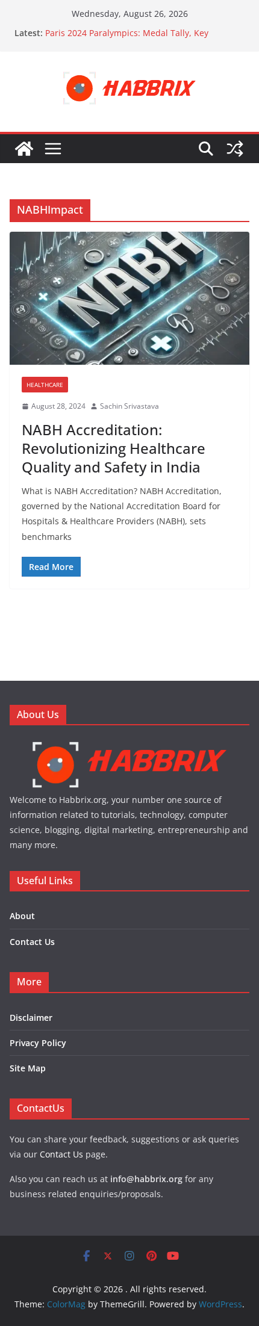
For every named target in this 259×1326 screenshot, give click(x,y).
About (22, 916)
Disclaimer (31, 1017)
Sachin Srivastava (129, 406)
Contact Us (32, 941)
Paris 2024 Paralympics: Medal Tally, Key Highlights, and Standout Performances (126, 39)
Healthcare (45, 384)
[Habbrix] (129, 745)
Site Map (28, 1068)
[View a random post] (234, 148)
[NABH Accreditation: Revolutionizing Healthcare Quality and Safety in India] (129, 298)
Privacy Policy (38, 1043)
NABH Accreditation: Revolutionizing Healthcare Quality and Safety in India (113, 448)
